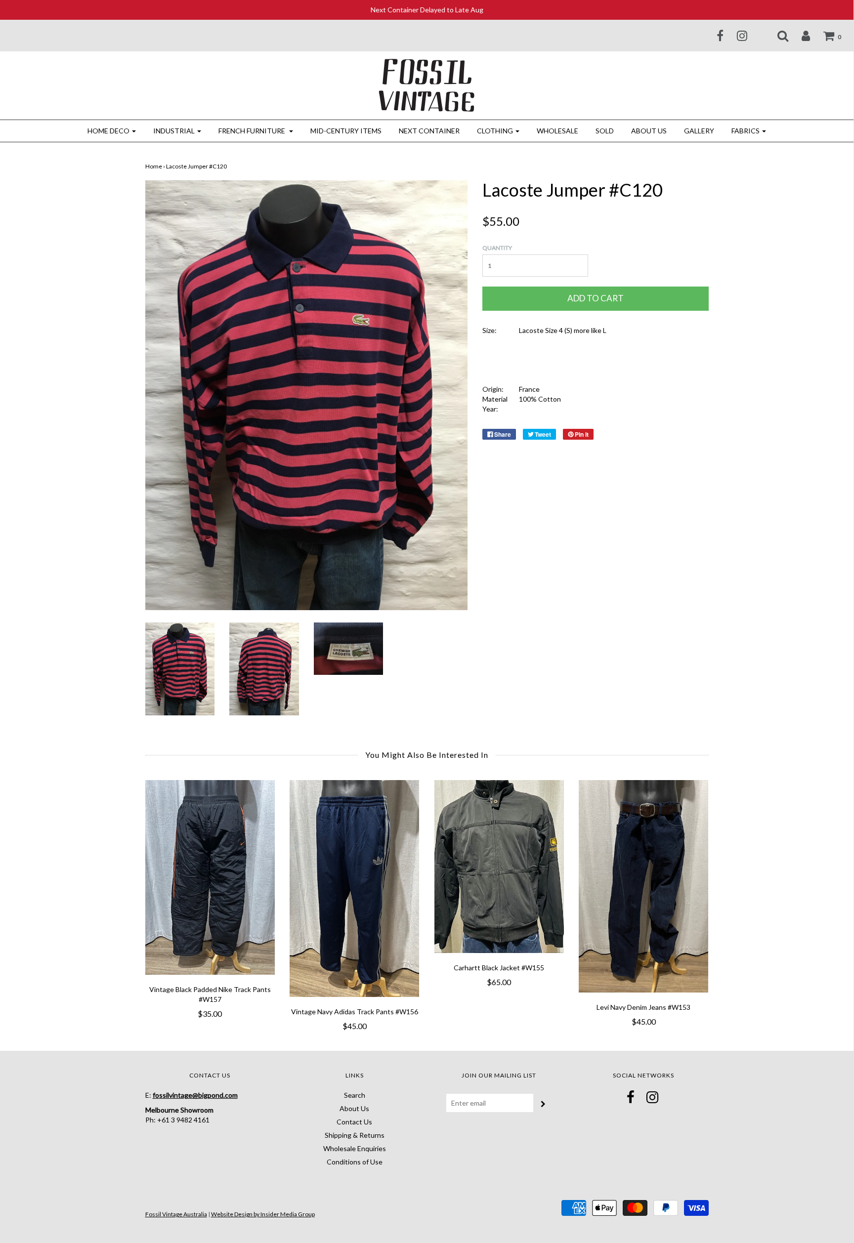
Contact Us (354, 1122)
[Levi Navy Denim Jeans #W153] (644, 886)
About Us (649, 130)
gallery (699, 130)
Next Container (429, 130)
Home (153, 166)
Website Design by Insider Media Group (263, 1214)
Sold (605, 130)
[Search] (776, 35)
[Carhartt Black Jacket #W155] (499, 866)
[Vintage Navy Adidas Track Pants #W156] (355, 888)
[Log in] (799, 35)
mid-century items (346, 130)
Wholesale (557, 130)
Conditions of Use (355, 1162)
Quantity (497, 247)
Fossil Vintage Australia (176, 1214)
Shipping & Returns (354, 1135)
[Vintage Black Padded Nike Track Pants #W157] (210, 877)
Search (354, 1095)
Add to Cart (595, 298)
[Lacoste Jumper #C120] (180, 667)
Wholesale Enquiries (354, 1148)
